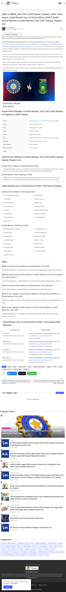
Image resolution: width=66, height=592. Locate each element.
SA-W (29, 366)
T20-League (43, 546)
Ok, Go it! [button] (8, 587)
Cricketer (33, 549)
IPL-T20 (35, 546)
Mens (55, 546)
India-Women (22, 366)
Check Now (14, 583)
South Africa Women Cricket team (12, 44)
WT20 (3, 549)
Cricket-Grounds (32, 555)
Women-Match (17, 369)
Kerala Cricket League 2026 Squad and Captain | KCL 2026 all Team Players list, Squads (37, 487)
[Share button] (39, 373)
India (31, 543)
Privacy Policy (43, 585)
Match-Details (12, 543)
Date (9, 366)
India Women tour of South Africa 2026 (46, 42)
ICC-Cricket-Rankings (7, 555)
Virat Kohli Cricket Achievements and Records (26, 518)
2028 (47, 555)
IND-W (14, 366)
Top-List (46, 549)
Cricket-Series (27, 546)
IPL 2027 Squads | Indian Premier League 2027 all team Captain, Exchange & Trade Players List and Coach (37, 444)
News (60, 543)
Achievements (60, 552)
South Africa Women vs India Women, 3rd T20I (44, 341)
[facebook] (27, 565)
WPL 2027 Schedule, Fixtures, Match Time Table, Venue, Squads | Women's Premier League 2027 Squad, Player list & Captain (37, 455)
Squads (49, 366)
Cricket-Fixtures (52, 543)
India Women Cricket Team (26, 46)
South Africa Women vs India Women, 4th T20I (44, 349)
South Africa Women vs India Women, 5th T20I (44, 358)
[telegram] (39, 565)
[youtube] (33, 565)
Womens (8, 9)
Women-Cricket (7, 369)
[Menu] (2, 3)
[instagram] (36, 565)
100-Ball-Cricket (42, 552)
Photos (41, 555)
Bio (17, 555)
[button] (60, 3)
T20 (27, 543)
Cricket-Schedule (40, 543)
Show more (60, 393)
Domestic (22, 555)
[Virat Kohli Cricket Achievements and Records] (5, 518)
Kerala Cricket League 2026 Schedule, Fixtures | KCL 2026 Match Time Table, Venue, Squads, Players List (35, 466)
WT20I (53, 549)
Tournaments (15, 552)
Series (19, 546)
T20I (50, 546)
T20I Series (32, 552)
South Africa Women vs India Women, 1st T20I (44, 333)
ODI (2, 546)
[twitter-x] (30, 565)
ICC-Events (20, 549)
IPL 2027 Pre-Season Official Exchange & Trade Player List (30, 527)
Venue (60, 366)
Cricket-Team (5, 552)
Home (3, 9)
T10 (8, 549)
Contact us (33, 585)
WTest (51, 552)
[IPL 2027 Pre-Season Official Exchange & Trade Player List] (5, 528)
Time (55, 366)
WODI (13, 549)
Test (61, 546)
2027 (40, 549)
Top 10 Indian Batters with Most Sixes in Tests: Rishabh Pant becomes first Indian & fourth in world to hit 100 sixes (37, 498)
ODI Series (24, 552)
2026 (27, 549)
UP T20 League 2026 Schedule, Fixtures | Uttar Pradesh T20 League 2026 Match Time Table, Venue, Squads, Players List (36, 509)
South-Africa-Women (39, 366)
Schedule (20, 543)
